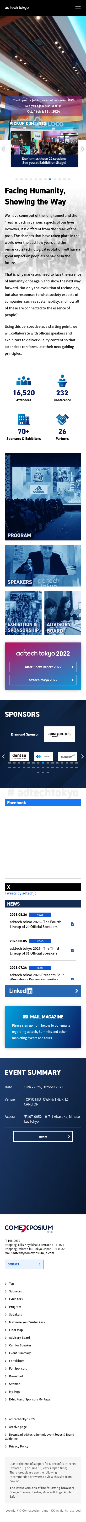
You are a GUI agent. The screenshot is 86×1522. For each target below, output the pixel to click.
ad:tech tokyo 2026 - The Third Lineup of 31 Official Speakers (34, 951)
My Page (15, 1391)
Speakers (15, 1314)
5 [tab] (36, 179)
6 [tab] (40, 179)
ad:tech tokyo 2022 (43, 680)
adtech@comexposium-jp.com (33, 1253)
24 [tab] (48, 767)
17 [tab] (14, 767)
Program (15, 1306)
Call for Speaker (20, 1345)
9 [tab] (55, 179)
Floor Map (16, 1330)
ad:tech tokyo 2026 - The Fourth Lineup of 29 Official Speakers (35, 924)
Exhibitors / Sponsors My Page (29, 1399)
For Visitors (16, 1360)
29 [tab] (71, 767)
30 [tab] (76, 767)
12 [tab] (69, 179)
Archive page (18, 1427)
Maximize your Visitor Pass (27, 1322)
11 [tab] (64, 179)
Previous (3, 149)
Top (11, 1283)
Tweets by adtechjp (21, 893)
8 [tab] (50, 179)
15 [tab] (76, 763)
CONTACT (13, 1264)
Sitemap (15, 1384)
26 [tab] (57, 767)
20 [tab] (28, 767)
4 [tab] (31, 179)
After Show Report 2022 (43, 667)
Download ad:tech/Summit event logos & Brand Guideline (39, 1436)
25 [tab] (52, 767)
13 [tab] (67, 763)
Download (16, 1376)
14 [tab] (71, 763)
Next (82, 149)
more (43, 1136)
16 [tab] (9, 767)
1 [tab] (17, 179)
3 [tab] (26, 179)
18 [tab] (19, 767)
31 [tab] (38, 772)
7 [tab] (45, 179)
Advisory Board (19, 1337)
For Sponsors (18, 1368)
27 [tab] (62, 767)
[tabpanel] (43, 149)
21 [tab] (33, 767)
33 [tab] (48, 772)
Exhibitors (16, 1299)
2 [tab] (21, 179)
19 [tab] (24, 767)
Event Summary (20, 1353)
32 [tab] (43, 772)
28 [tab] (67, 767)
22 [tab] (38, 767)
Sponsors (15, 1291)
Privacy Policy (18, 1446)
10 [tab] (60, 179)
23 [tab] (43, 767)
